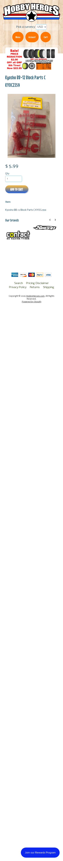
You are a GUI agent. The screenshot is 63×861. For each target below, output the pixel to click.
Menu (17, 37)
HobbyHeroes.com (35, 296)
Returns (35, 287)
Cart (46, 37)
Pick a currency (25, 27)
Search (18, 283)
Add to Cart (16, 189)
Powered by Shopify (31, 302)
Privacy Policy (18, 287)
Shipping (48, 287)
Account (32, 37)
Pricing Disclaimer (37, 283)
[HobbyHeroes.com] (31, 19)
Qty (7, 174)
